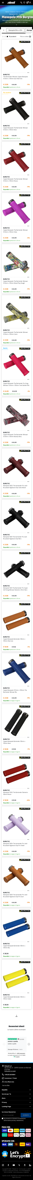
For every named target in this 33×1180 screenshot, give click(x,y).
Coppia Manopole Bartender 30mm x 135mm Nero (14, 742)
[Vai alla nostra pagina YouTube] (14, 1165)
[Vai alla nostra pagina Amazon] (25, 1165)
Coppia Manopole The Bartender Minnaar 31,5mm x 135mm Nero (15, 129)
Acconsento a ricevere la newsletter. (15, 1119)
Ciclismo (12, 12)
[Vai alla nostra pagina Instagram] (3, 1165)
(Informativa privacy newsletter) (14, 1120)
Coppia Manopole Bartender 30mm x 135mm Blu (14, 947)
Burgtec (21, 14)
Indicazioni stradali (10, 1071)
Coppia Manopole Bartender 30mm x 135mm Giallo (14, 998)
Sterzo (18, 12)
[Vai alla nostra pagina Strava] (19, 1165)
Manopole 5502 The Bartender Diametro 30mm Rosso (15, 793)
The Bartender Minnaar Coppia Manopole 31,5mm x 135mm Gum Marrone (15, 78)
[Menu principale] (3, 2)
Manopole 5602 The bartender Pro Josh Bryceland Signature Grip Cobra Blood (15, 487)
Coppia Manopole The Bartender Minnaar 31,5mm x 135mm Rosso (15, 180)
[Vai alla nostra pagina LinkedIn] (30, 1165)
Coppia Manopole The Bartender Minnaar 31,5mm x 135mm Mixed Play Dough (15, 282)
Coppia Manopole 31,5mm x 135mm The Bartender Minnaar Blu (15, 691)
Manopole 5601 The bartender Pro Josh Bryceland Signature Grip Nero (15, 538)
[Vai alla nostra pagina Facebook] (8, 1165)
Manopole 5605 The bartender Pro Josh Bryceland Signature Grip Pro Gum (15, 896)
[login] (30, 2)
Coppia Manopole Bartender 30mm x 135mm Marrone (14, 640)
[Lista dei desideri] (24, 2)
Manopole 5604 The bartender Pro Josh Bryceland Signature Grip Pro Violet (15, 844)
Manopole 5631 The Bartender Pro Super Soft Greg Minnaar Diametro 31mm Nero (15, 589)
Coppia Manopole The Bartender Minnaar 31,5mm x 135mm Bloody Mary (15, 435)
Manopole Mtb (13, 14)
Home (7, 12)
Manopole (24, 12)
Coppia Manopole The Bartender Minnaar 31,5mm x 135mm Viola (15, 231)
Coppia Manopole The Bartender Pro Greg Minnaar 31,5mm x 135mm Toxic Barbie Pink (16, 384)
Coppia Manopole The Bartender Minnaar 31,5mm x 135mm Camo (15, 333)
